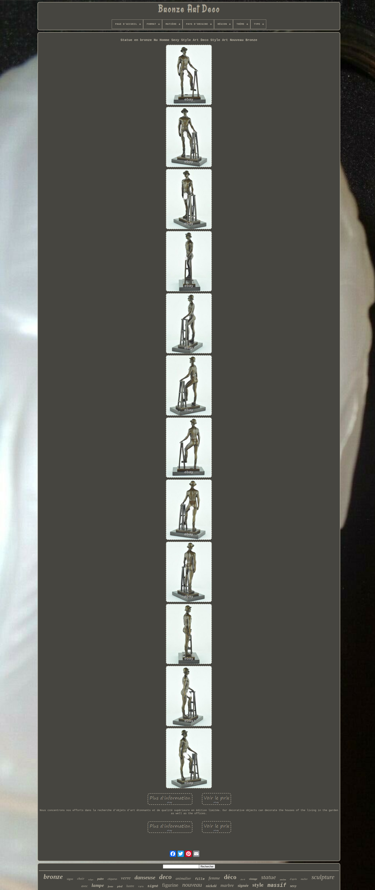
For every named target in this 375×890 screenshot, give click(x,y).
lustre (130, 886)
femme (214, 878)
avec (84, 886)
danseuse (145, 877)
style (257, 885)
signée (243, 885)
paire (100, 878)
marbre (227, 885)
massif (276, 885)
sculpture (323, 876)
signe (70, 878)
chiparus (112, 879)
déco (230, 876)
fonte (110, 886)
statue (268, 877)
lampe (98, 885)
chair (80, 878)
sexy (293, 886)
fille (200, 879)
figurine (170, 885)
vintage (253, 879)
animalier (183, 878)
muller (304, 879)
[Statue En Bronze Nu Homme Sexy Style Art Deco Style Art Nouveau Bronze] (189, 75)
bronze (53, 876)
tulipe (90, 879)
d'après (293, 879)
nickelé (211, 886)
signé (152, 886)
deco (165, 876)
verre (126, 877)
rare (141, 886)
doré (242, 879)
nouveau (192, 884)
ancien (283, 879)
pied (119, 886)
